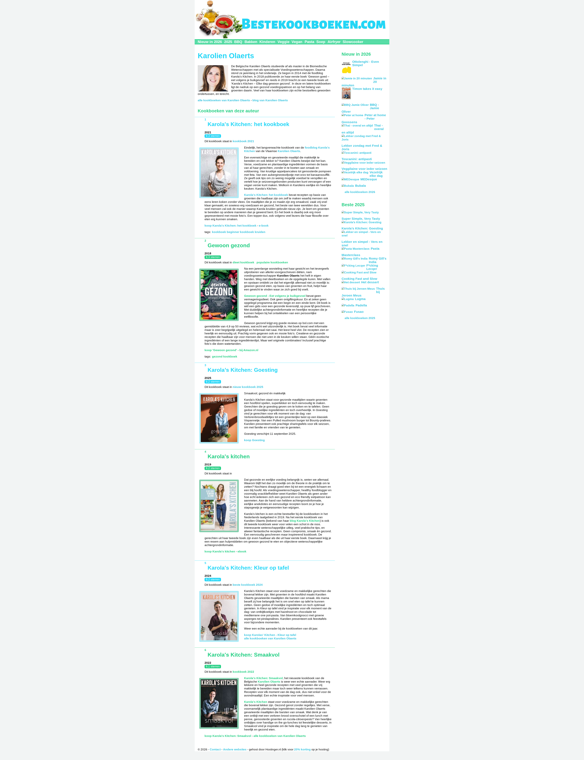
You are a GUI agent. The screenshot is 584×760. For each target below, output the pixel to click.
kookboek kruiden (252, 232)
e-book (264, 225)
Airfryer (334, 42)
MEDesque (368, 179)
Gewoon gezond (229, 245)
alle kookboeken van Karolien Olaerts (224, 100)
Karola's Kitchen (255, 701)
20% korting (302, 749)
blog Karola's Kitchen (305, 520)
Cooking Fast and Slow (359, 278)
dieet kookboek (243, 262)
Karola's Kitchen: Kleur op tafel (248, 568)
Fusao (359, 311)
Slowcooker (353, 42)
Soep (320, 42)
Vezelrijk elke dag (376, 173)
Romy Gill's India (377, 260)
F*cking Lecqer (372, 267)
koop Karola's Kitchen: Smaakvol (228, 735)
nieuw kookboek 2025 (248, 387)
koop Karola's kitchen (220, 551)
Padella (361, 305)
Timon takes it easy (367, 88)
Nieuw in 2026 (210, 42)
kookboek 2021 (243, 141)
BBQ (238, 42)
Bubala (360, 185)
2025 (228, 42)
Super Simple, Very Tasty (361, 218)
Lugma (360, 299)
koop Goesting (254, 440)
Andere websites (235, 749)
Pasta (309, 42)
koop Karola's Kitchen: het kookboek (230, 225)
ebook (242, 551)
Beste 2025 (353, 204)
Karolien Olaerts (289, 151)
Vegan (297, 42)
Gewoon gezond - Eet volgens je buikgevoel (275, 295)
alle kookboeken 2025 (360, 318)
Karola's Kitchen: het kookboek (248, 124)
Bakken (251, 42)
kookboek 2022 (243, 671)
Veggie (283, 42)
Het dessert (370, 282)
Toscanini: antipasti (357, 159)
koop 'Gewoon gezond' (221, 350)
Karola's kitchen (229, 456)
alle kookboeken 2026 (360, 192)
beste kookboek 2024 (248, 584)
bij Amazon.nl (248, 350)
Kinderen (267, 42)
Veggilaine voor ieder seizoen (364, 168)
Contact (215, 749)
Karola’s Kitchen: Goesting (243, 370)
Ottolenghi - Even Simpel (365, 63)
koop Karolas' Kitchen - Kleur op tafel (270, 635)
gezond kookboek (224, 356)
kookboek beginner (225, 232)
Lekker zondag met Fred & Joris (362, 147)
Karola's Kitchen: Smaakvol (244, 655)
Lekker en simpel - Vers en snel (362, 243)
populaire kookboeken (272, 262)
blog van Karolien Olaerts (270, 100)
